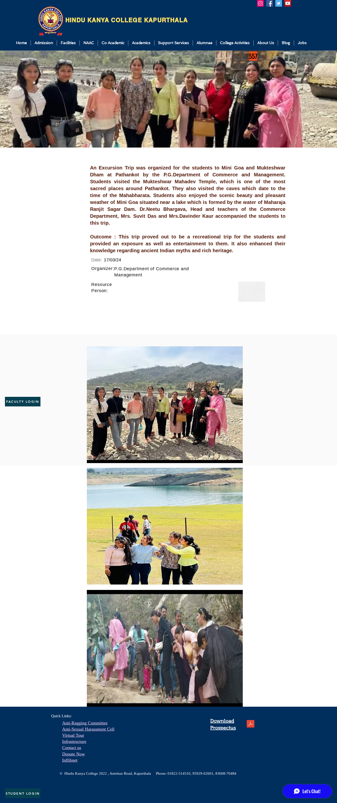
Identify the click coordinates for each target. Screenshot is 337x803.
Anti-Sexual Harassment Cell (88, 729)
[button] (44, 43)
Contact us (71, 747)
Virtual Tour (73, 735)
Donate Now (73, 754)
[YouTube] (287, 3)
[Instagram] (260, 3)
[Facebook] (269, 3)
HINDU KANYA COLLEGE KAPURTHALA (126, 20)
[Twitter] (278, 3)
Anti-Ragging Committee (85, 722)
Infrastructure (74, 741)
